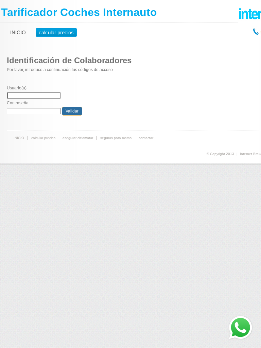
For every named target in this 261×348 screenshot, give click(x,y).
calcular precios (56, 32)
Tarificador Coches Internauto (79, 12)
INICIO (18, 32)
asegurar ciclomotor (78, 138)
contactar (146, 138)
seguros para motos (116, 138)
